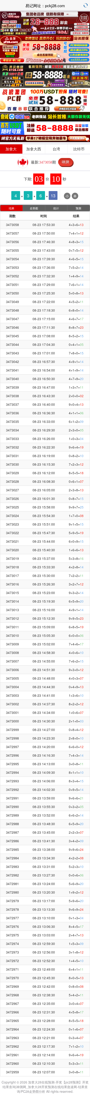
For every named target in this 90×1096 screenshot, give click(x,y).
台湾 (56, 149)
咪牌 (65, 161)
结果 (11, 208)
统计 (56, 208)
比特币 (78, 149)
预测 (78, 208)
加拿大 (11, 149)
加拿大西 (33, 149)
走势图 (34, 208)
